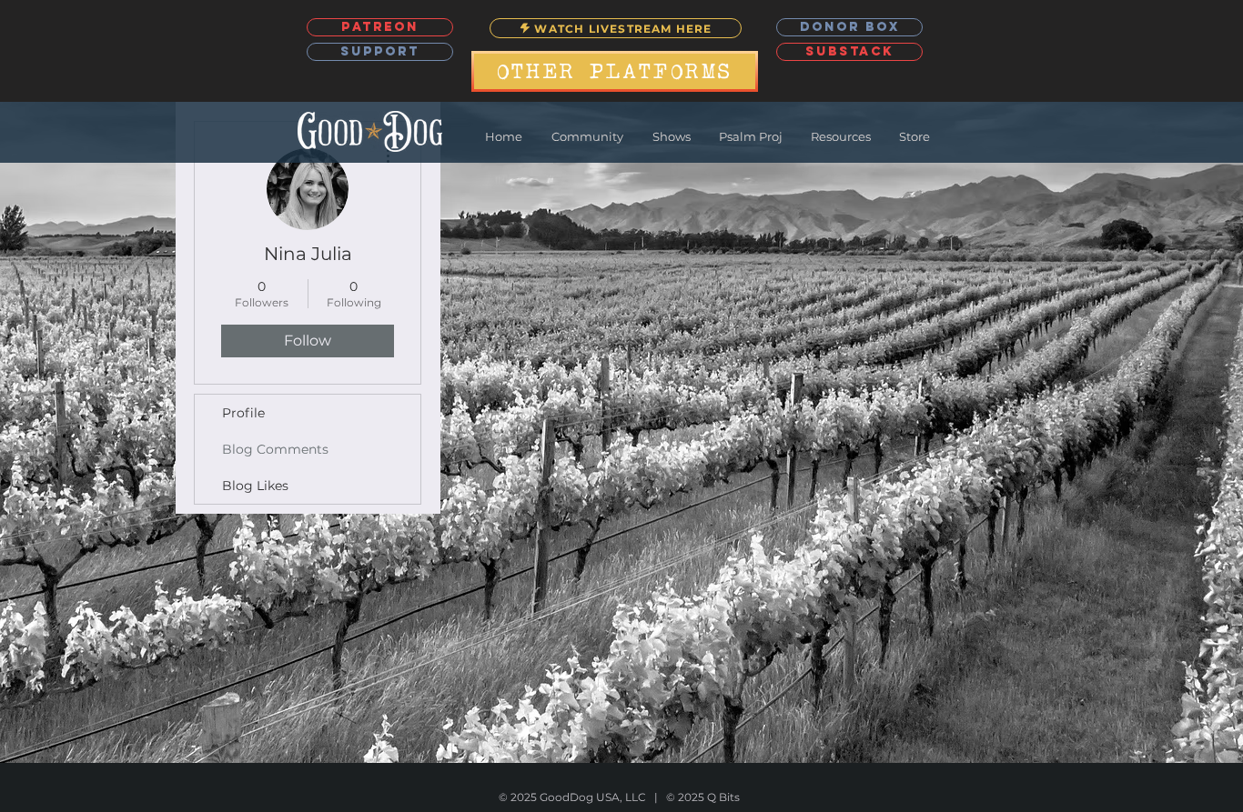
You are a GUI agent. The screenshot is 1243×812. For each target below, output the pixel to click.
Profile (243, 413)
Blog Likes (255, 485)
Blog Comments (275, 449)
